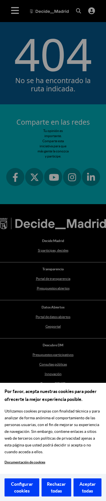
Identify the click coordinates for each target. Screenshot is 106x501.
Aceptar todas (87, 487)
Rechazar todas (56, 487)
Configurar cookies (22, 487)
